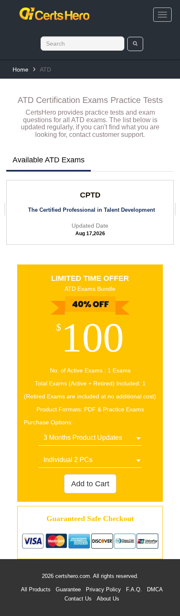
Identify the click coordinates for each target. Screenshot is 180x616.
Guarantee (68, 589)
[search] (135, 44)
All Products (36, 589)
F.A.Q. (134, 589)
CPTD (90, 195)
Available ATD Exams (49, 160)
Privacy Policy (103, 589)
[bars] (162, 15)
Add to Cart (90, 484)
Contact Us (78, 598)
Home (20, 69)
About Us (108, 598)
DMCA (155, 589)
